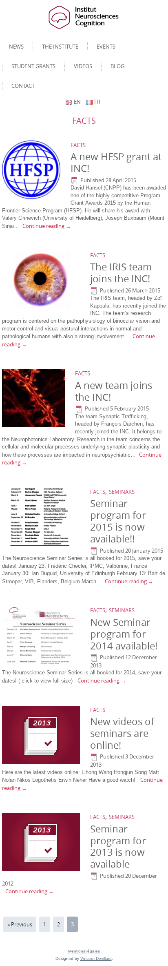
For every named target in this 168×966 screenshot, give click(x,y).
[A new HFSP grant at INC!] (32, 170)
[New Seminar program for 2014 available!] (42, 635)
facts (78, 145)
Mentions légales (84, 951)
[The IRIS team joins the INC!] (42, 280)
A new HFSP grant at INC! (116, 162)
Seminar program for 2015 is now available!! (118, 521)
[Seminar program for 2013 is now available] (42, 842)
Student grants (33, 66)
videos (83, 66)
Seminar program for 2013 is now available (118, 846)
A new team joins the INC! (113, 391)
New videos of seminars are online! (122, 733)
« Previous (19, 924)
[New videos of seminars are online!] (42, 734)
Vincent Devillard (96, 958)
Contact (23, 85)
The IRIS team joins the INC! (121, 272)
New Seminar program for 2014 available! (123, 634)
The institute (60, 46)
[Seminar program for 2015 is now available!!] (42, 516)
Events (106, 46)
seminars (122, 491)
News (16, 46)
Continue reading (46, 226)
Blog (117, 66)
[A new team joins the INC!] (34, 398)
